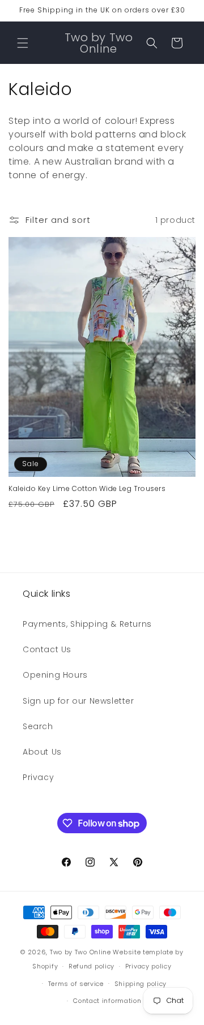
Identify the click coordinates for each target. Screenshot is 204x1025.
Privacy (38, 777)
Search (38, 726)
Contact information (107, 1000)
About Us (42, 751)
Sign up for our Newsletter (78, 701)
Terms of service (76, 983)
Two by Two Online (80, 952)
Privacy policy (148, 966)
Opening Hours (55, 675)
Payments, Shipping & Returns (87, 624)
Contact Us (47, 649)
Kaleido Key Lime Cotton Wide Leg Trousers (87, 488)
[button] (22, 43)
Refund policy (91, 966)
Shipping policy (140, 983)
